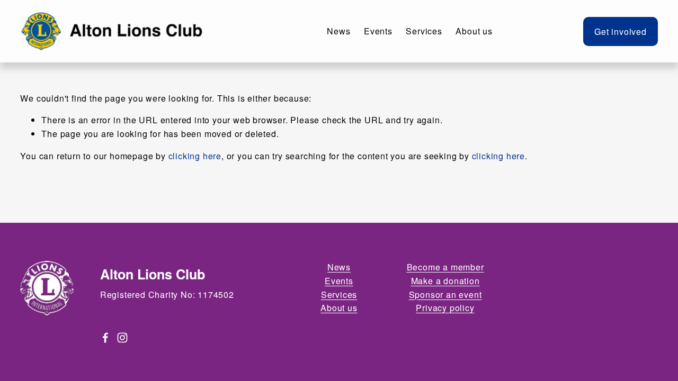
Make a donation (445, 281)
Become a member (445, 267)
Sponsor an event (445, 295)
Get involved (620, 31)
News (338, 31)
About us (474, 31)
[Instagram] (122, 337)
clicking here (194, 156)
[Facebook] (105, 337)
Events (378, 31)
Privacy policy (445, 308)
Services (424, 31)
